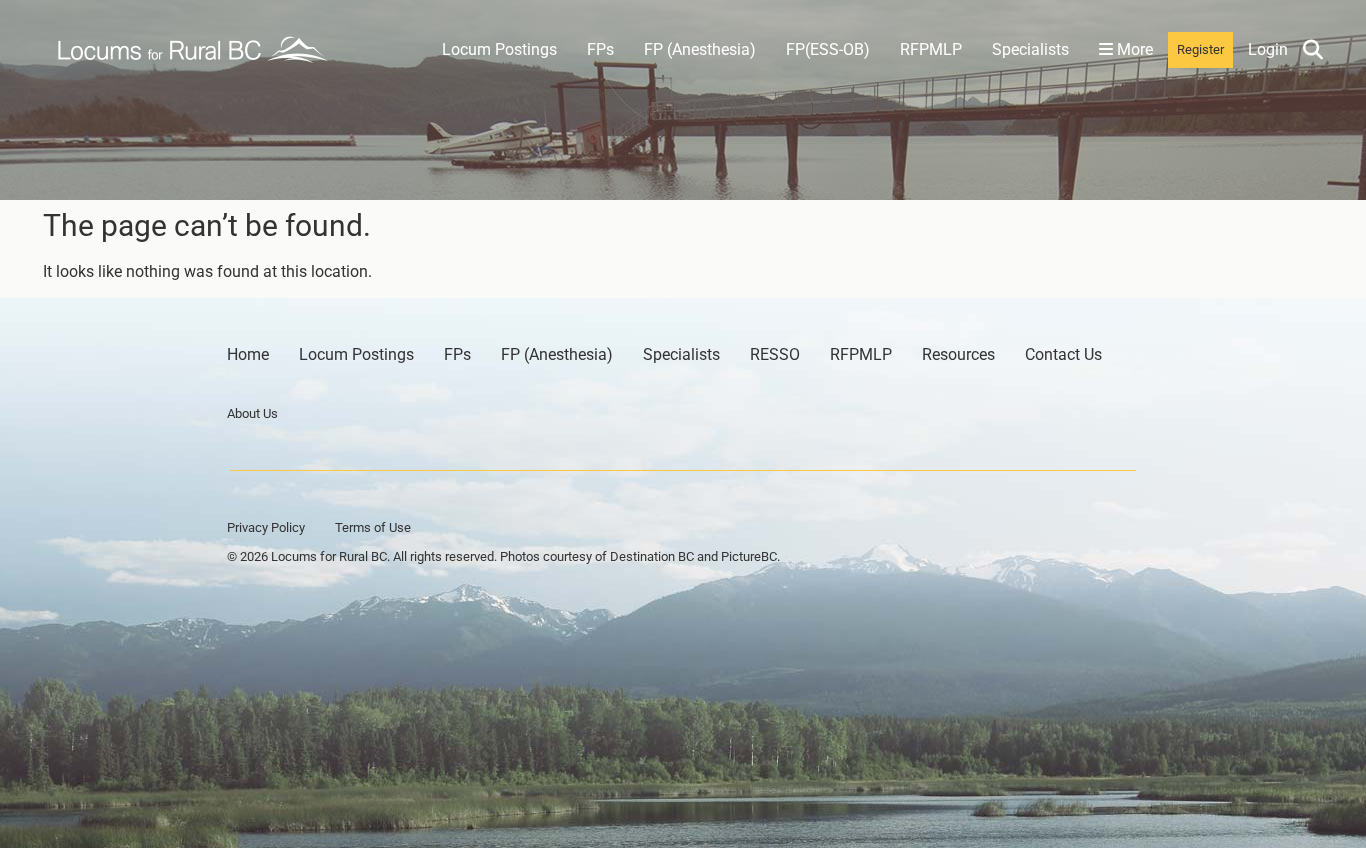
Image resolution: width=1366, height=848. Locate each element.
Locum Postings (499, 49)
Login (1268, 49)
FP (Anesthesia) (700, 49)
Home (248, 354)
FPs (600, 49)
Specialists (1030, 49)
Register (1200, 49)
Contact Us (1063, 354)
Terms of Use (373, 527)
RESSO (775, 354)
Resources (958, 354)
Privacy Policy (266, 527)
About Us (252, 413)
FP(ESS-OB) (828, 49)
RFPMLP (931, 49)
